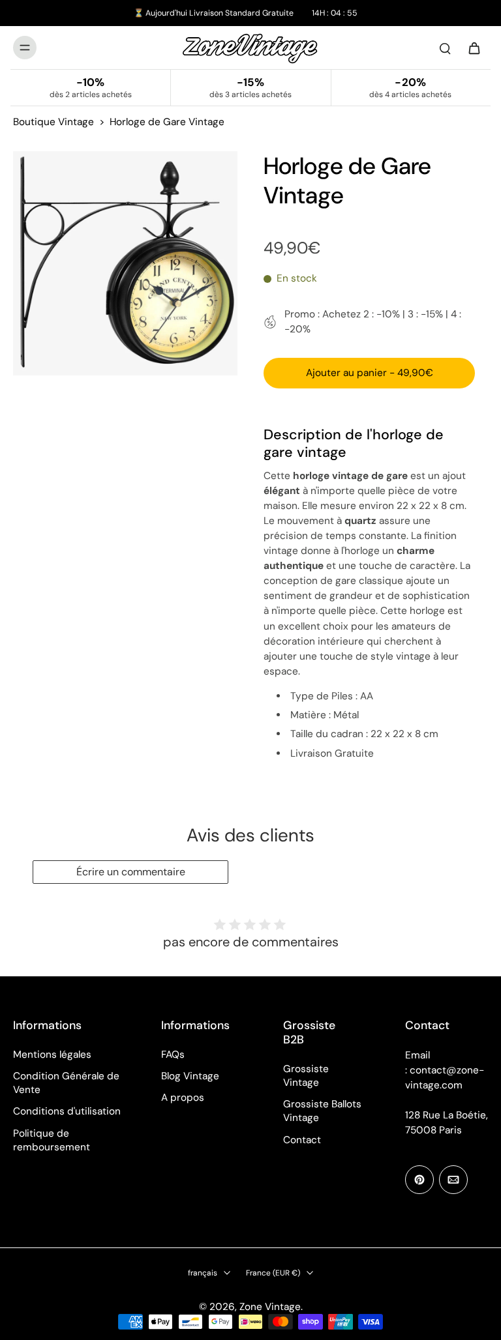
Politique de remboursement (51, 1140)
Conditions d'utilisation (67, 1111)
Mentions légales (52, 1054)
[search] (445, 48)
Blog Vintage (190, 1076)
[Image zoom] (125, 263)
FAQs (173, 1054)
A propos (182, 1097)
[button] (369, 373)
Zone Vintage (270, 1306)
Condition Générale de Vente (66, 1083)
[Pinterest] (419, 1179)
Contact (302, 1139)
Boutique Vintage (53, 121)
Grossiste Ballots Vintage (322, 1111)
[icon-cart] (473, 48)
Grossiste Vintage (306, 1075)
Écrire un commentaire (130, 872)
